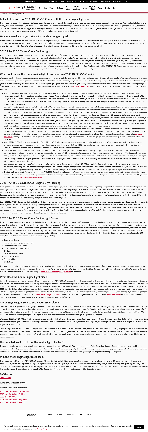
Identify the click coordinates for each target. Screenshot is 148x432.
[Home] (6, 8)
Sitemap (89, 414)
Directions (59, 414)
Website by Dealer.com (31, 415)
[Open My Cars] (113, 8)
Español (107, 8)
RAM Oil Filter (5, 378)
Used (51, 8)
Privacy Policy (42, 429)
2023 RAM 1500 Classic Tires (11, 397)
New (45, 8)
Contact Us (70, 414)
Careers (50, 414)
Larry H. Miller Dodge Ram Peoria (47, 295)
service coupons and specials (31, 178)
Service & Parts (67, 8)
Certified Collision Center (92, 8)
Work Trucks (84, 8)
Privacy (80, 414)
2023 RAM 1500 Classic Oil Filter (12, 394)
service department (113, 295)
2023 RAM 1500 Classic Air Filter (12, 402)
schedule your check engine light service (56, 272)
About (100, 8)
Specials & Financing (76, 8)
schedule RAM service (81, 86)
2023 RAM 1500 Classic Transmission (14, 392)
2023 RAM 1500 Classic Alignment (13, 400)
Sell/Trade (59, 8)
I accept (138, 427)
